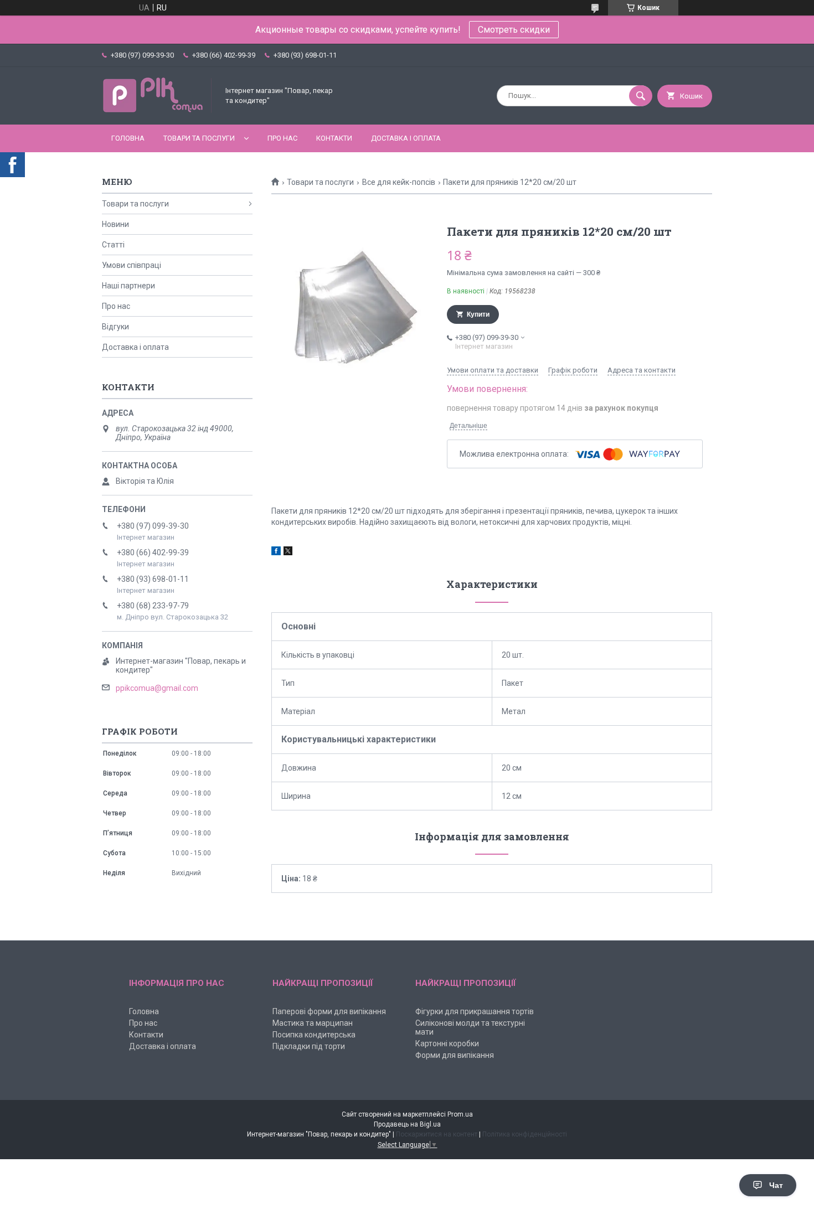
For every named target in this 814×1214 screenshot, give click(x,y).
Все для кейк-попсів (398, 182)
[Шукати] (640, 95)
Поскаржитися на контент (436, 1134)
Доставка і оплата (406, 138)
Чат (776, 1185)
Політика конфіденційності (524, 1134)
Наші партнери (128, 285)
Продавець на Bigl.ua (407, 1124)
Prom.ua (460, 1114)
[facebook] (276, 552)
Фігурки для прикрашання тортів (474, 1011)
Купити (478, 314)
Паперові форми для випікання (329, 1011)
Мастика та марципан (312, 1023)
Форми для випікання (454, 1055)
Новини (115, 224)
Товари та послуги (199, 138)
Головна (128, 138)
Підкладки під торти (308, 1046)
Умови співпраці (131, 265)
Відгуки (115, 326)
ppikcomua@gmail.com (157, 688)
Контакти (334, 138)
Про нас (282, 138)
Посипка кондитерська (314, 1034)
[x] (288, 552)
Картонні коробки (447, 1043)
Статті (113, 244)
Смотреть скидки (514, 29)
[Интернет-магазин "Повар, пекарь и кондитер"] (157, 110)
